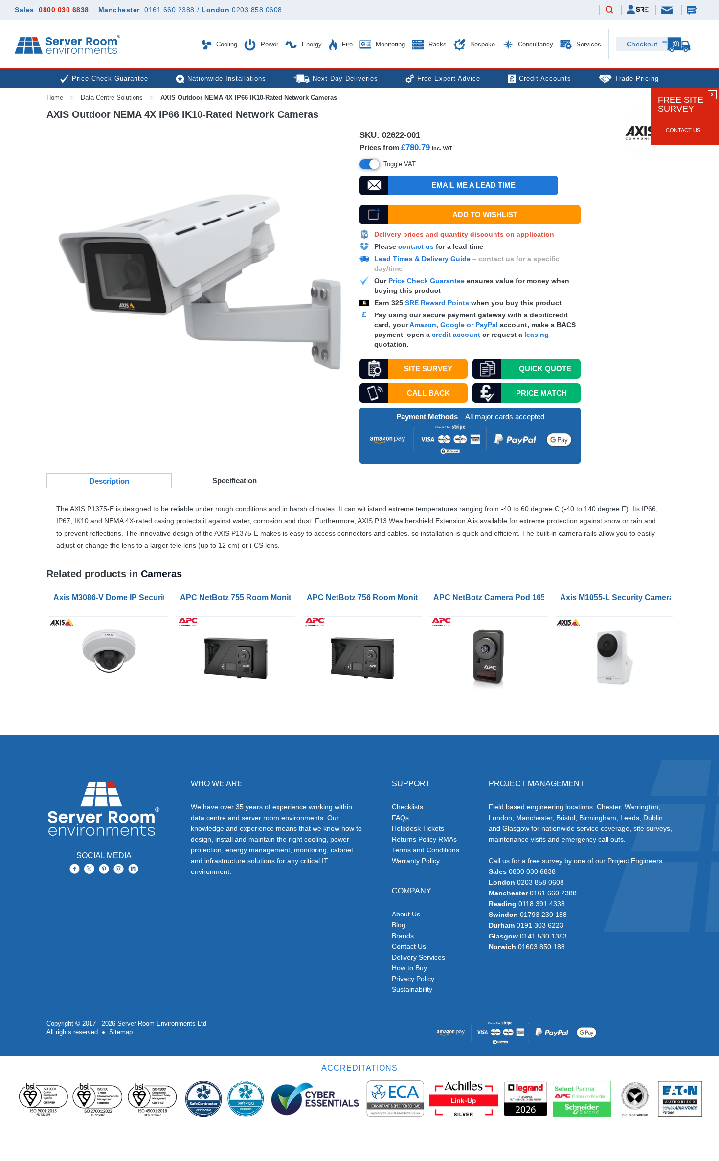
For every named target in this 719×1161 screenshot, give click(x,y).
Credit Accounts (545, 78)
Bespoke (481, 44)
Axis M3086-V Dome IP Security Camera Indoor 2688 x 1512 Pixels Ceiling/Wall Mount (110, 597)
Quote (545, 368)
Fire (346, 44)
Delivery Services (418, 957)
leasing (536, 334)
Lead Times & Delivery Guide (422, 259)
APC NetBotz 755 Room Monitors (237, 597)
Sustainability (412, 989)
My (638, 9)
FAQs (400, 818)
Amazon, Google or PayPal (453, 325)
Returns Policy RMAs (424, 839)
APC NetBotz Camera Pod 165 (489, 597)
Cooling (225, 44)
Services (587, 44)
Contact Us (683, 130)
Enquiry (693, 10)
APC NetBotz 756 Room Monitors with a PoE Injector (364, 597)
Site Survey (428, 368)
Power (268, 44)
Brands (403, 935)
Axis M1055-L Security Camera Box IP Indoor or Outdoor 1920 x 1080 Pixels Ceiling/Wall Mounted (617, 597)
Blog (398, 925)
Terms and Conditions (425, 850)
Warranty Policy (416, 861)
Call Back (428, 393)
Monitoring (389, 44)
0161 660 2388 (169, 9)
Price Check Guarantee (426, 281)
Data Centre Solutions (112, 97)
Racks (437, 44)
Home (54, 97)
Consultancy (534, 44)
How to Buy (409, 968)
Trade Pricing (637, 78)
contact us (416, 246)
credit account (456, 334)
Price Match (541, 393)
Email (667, 9)
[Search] (609, 10)
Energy (311, 44)
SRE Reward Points (438, 303)
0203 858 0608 (257, 9)
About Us (406, 914)
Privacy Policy (413, 978)
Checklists (407, 807)
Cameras (161, 573)
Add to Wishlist (484, 214)
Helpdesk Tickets (418, 828)
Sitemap (121, 1032)
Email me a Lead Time (473, 185)
